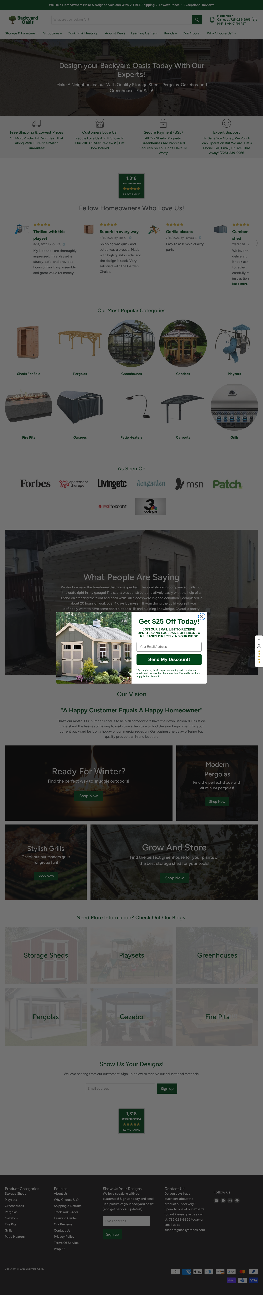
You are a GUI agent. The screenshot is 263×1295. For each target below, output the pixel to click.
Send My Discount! (169, 659)
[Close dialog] (201, 616)
